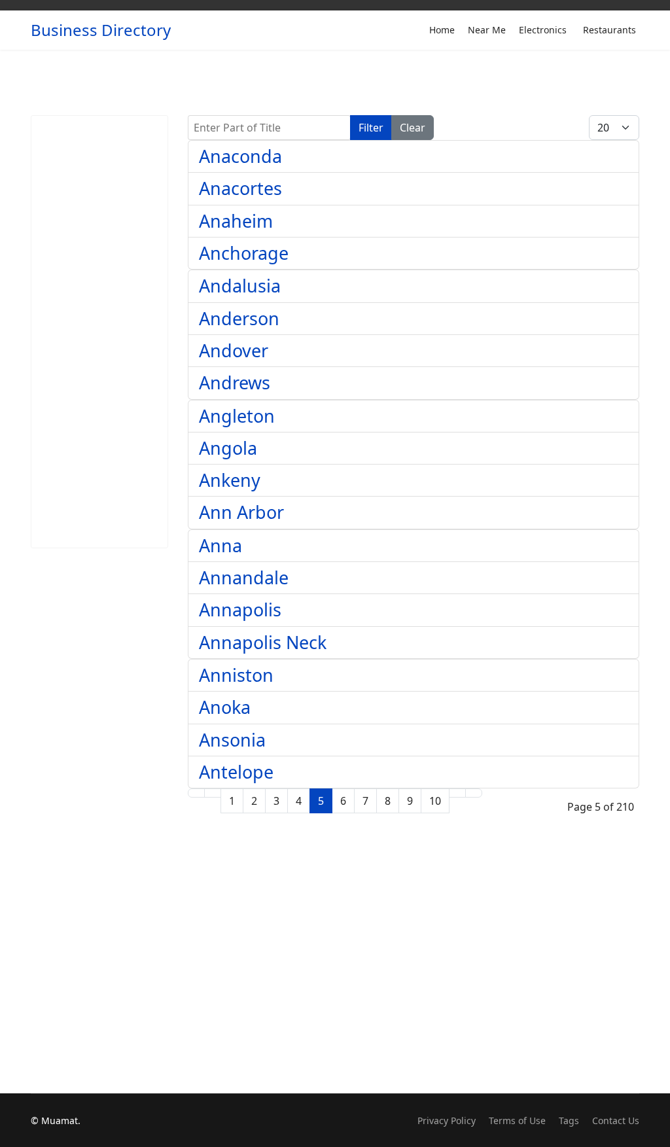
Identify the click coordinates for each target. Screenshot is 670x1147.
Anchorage (244, 253)
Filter (371, 127)
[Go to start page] (196, 793)
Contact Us (615, 1120)
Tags (569, 1120)
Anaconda (240, 156)
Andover (233, 350)
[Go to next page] (457, 793)
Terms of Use (517, 1120)
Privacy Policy (446, 1120)
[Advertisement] (99, 331)
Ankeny (229, 480)
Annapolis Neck (262, 642)
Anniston (236, 675)
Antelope (236, 772)
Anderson (239, 318)
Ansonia (232, 740)
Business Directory (101, 30)
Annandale (244, 577)
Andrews (234, 382)
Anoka (225, 707)
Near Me (487, 30)
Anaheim (236, 221)
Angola (228, 448)
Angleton (237, 416)
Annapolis (240, 609)
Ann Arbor (241, 512)
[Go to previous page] (212, 793)
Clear (412, 127)
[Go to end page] (473, 793)
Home (442, 30)
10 (435, 801)
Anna (220, 545)
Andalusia (240, 286)
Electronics (543, 30)
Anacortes (240, 188)
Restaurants (609, 30)
